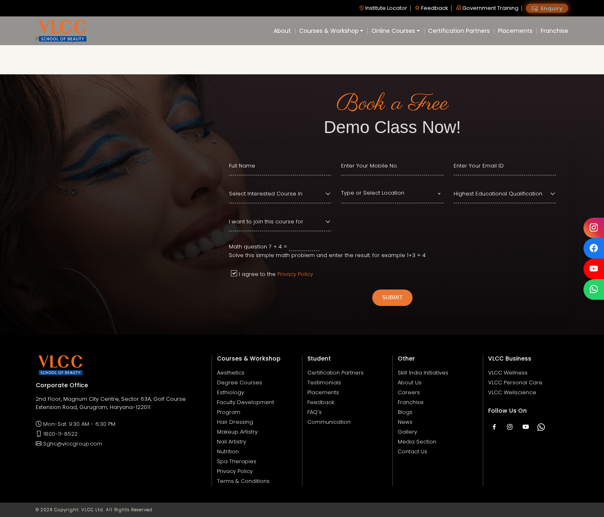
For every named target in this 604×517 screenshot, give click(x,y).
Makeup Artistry (237, 432)
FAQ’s (314, 412)
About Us (410, 382)
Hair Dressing (235, 422)
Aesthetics (230, 373)
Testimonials (324, 382)
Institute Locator (385, 8)
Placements (515, 31)
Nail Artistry (231, 442)
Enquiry (551, 8)
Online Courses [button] (393, 31)
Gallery (407, 432)
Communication (328, 422)
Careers (409, 392)
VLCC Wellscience (512, 392)
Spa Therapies (236, 461)
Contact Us (412, 451)
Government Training (490, 8)
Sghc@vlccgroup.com (72, 444)
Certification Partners (459, 31)
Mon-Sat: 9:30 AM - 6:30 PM (79, 424)
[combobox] (392, 194)
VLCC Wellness (508, 373)
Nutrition (228, 451)
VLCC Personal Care (515, 382)
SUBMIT (392, 297)
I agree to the (276, 274)
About (282, 31)
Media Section (417, 442)
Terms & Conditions (243, 481)
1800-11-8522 (60, 434)
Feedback (434, 8)
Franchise (554, 31)
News (405, 422)
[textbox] (392, 193)
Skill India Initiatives (423, 373)
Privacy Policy (295, 274)
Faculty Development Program (245, 407)
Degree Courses (239, 382)
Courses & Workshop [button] (329, 31)
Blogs (405, 412)
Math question (248, 246)
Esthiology (230, 392)
